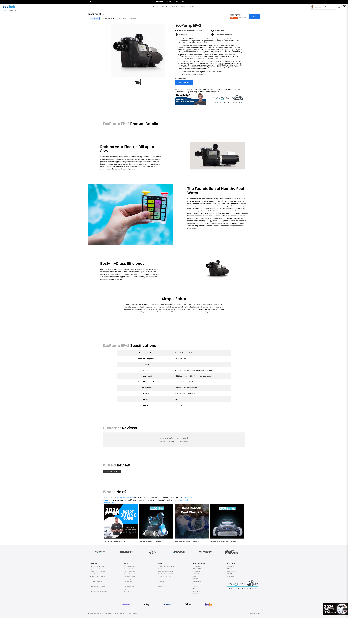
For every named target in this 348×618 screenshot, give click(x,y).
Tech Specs (122, 18)
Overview (95, 18)
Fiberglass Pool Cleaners (97, 576)
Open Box (175, 7)
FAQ (193, 589)
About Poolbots (197, 569)
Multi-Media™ (162, 579)
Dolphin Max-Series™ (130, 576)
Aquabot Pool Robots (130, 589)
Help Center (230, 566)
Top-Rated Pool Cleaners (98, 589)
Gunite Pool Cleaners (96, 574)
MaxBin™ (130, 497)
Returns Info (196, 584)
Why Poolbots (196, 566)
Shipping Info (196, 581)
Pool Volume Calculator (165, 589)
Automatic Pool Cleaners (97, 586)
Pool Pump (3, 10)
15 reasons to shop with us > (98, 2)
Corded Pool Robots (96, 581)
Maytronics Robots (130, 566)
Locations (195, 594)
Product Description (108, 18)
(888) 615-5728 (231, 571)
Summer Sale (160, 2)
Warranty (195, 586)
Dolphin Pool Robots (130, 569)
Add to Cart (184, 83)
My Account (196, 571)
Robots (155, 7)
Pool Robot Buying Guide (166, 566)
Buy (254, 16)
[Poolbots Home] (9, 7)
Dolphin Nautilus (129, 586)
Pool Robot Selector (164, 569)
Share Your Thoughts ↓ (112, 471)
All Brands (127, 591)
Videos (160, 586)
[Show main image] (138, 82)
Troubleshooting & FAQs (165, 571)
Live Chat (229, 573)
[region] (138, 54)
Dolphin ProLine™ (129, 574)
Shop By (164, 7)
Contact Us (230, 576)
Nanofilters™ (121, 497)
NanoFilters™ (162, 581)
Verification (196, 591)
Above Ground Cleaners (97, 571)
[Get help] (339, 7)
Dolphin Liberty (128, 581)
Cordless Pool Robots (96, 584)
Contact (192, 7)
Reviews (133, 18)
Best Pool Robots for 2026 (166, 574)
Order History (196, 574)
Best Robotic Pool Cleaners (98, 591)
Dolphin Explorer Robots (131, 579)
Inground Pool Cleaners (97, 569)
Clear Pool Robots (129, 571)
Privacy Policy (127, 613)
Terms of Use (118, 613)
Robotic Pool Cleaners (97, 566)
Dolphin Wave (128, 584)
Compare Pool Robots (165, 576)
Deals (194, 576)
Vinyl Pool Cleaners (96, 579)
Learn (183, 7)
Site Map (195, 579)
